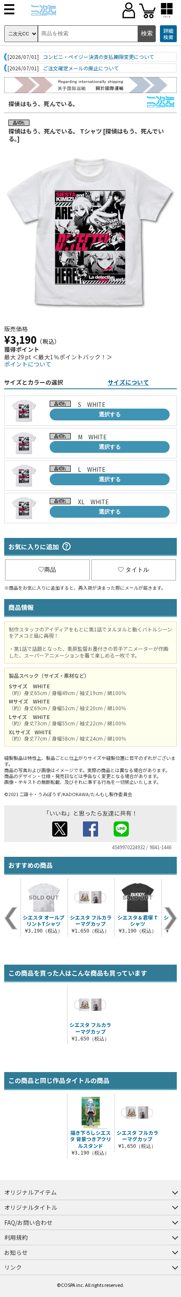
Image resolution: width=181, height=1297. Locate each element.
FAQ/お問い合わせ (28, 1222)
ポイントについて (27, 364)
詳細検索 (168, 34)
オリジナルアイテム (30, 1192)
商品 (50, 569)
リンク (13, 1267)
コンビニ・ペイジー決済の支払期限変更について (98, 56)
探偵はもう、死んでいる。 (43, 103)
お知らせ (16, 1252)
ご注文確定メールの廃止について (81, 68)
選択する (110, 414)
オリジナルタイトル (30, 1207)
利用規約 (16, 1237)
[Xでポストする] (59, 834)
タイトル (137, 569)
